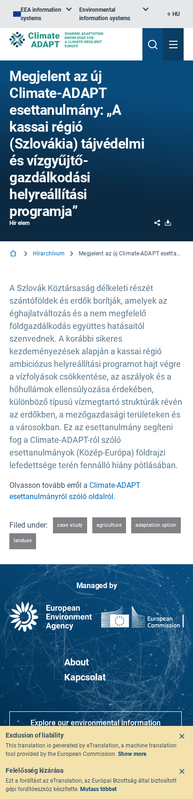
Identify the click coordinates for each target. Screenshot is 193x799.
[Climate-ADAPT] (72, 39)
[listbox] (42, 14)
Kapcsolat (85, 677)
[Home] (14, 254)
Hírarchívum (49, 253)
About (76, 662)
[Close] (181, 736)
